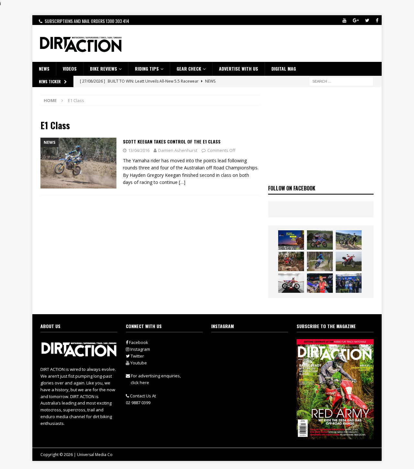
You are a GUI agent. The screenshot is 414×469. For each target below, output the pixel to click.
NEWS (44, 68)
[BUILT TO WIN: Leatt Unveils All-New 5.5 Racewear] (291, 240)
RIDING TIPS (147, 68)
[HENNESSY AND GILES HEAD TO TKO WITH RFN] (291, 261)
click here (140, 382)
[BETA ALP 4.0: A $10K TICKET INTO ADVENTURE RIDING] (349, 261)
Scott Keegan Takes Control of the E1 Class (172, 141)
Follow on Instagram (253, 357)
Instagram (139, 349)
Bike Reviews (103, 68)
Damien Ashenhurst (177, 150)
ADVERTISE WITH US (238, 68)
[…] (182, 182)
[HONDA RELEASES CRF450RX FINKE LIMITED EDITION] (291, 283)
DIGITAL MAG (283, 68)
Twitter (137, 356)
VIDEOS (70, 68)
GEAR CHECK (189, 68)
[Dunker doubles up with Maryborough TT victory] (320, 283)
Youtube (138, 363)
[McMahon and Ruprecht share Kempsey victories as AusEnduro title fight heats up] (320, 261)
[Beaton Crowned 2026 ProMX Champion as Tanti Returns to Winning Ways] (349, 283)
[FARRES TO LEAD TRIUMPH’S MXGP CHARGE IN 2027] (349, 240)
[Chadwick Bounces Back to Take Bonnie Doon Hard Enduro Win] (320, 240)
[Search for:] (341, 81)
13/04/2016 (138, 150)
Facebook (138, 342)
